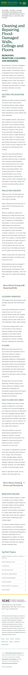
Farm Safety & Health (10, 586)
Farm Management (9, 578)
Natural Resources (9, 574)
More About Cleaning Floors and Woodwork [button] (13, 484)
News (7, 639)
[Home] (10, 3)
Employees (17, 641)
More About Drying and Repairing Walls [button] (13, 286)
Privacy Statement (7, 666)
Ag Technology (7, 570)
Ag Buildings (6, 582)
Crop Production (8, 562)
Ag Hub (12, 10)
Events (12, 639)
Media (11, 641)
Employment (4, 641)
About (3, 639)
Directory (17, 639)
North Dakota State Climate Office (12, 557)
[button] (21, 3)
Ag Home (5, 10)
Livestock (5, 566)
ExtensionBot (5, 644)
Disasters (5, 590)
